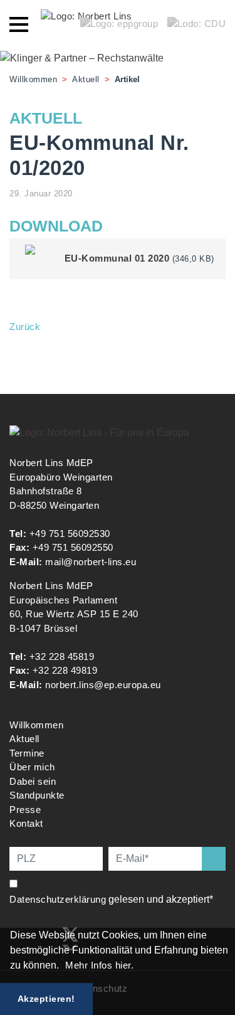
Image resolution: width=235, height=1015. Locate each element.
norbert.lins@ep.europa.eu (103, 684)
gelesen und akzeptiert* (112, 899)
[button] (63, 967)
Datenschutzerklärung (57, 899)
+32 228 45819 (62, 656)
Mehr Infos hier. (99, 965)
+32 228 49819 (65, 670)
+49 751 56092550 (73, 547)
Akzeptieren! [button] (46, 999)
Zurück (24, 326)
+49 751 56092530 (69, 533)
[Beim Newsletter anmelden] (214, 859)
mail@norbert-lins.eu (90, 561)
